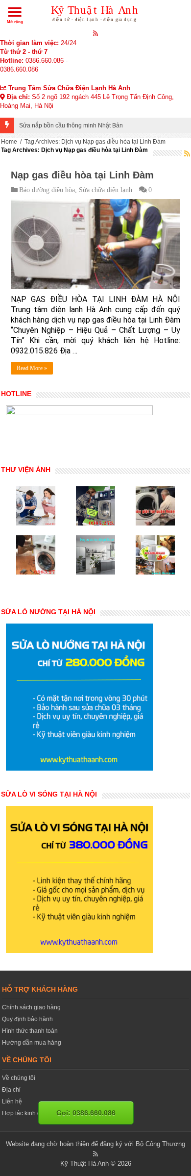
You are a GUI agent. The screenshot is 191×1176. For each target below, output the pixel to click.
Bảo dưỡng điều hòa (47, 190)
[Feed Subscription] (187, 153)
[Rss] (95, 33)
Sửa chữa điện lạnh (105, 190)
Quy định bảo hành (27, 1019)
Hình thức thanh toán (30, 1030)
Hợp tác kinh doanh (28, 1113)
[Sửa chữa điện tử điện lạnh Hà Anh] (95, 12)
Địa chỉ (11, 1089)
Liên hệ (12, 1101)
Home (9, 141)
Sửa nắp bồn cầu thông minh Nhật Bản (71, 125)
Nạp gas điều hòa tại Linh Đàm (82, 175)
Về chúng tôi (18, 1078)
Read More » (32, 368)
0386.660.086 (44, 60)
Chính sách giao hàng (31, 1007)
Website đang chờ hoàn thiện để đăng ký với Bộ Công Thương (95, 1144)
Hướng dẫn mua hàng (31, 1042)
